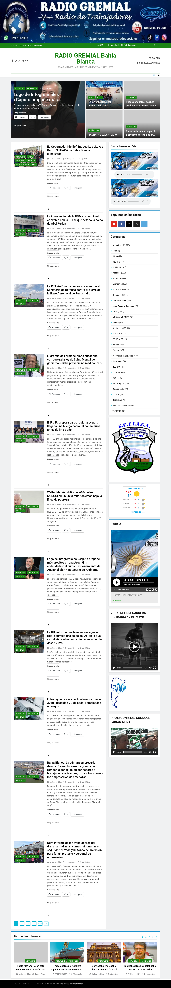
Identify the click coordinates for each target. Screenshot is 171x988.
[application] (134, 646)
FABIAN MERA (55, 158)
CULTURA (116, 267)
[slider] (132, 667)
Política (115, 350)
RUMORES (117, 372)
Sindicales (20, 234)
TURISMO (116, 411)
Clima (115, 256)
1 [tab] (142, 937)
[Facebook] (121, 224)
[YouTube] (114, 224)
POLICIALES (117, 339)
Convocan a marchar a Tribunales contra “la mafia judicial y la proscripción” (103, 970)
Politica (31, 161)
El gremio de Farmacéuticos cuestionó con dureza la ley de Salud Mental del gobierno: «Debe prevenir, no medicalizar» (120, 45)
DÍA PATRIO (117, 278)
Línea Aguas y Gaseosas (123, 306)
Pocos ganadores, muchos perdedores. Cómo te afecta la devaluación (141, 105)
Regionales (117, 361)
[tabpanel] (30, 959)
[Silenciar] (150, 667)
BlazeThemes (77, 984)
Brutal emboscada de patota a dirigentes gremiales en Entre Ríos (141, 135)
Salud (114, 378)
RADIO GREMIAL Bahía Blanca (85, 58)
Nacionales (32, 88)
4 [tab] (152, 937)
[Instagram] (129, 224)
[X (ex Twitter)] (136, 224)
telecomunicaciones (121, 405)
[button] (134, 646)
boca (114, 251)
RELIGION (116, 367)
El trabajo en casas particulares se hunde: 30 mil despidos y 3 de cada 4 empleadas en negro (74, 703)
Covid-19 (116, 262)
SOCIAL (99, 97)
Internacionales (119, 300)
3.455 (40, 924)
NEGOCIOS (117, 333)
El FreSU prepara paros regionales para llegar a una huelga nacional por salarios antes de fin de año (73, 426)
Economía (131, 97)
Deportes (116, 273)
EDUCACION (118, 289)
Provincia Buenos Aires (26, 164)
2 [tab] (146, 937)
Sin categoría (118, 383)
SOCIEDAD (117, 400)
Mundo (115, 322)
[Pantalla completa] (154, 667)
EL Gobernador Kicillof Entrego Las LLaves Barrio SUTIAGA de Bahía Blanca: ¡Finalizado (75, 150)
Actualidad (19, 88)
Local (91, 97)
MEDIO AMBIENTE (120, 317)
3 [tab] (149, 937)
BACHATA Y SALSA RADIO (102, 134)
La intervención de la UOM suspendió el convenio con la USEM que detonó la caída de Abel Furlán (75, 220)
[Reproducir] (114, 667)
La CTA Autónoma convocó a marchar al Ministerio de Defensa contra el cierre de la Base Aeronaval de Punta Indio (73, 290)
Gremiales (117, 295)
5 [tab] (156, 937)
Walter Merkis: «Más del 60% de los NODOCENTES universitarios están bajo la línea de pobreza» (74, 496)
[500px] (144, 224)
